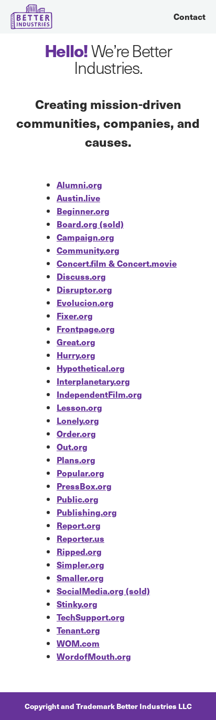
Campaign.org (85, 237)
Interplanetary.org (93, 381)
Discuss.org (81, 276)
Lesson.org (79, 407)
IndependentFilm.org (99, 394)
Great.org (76, 342)
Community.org (88, 250)
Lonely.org (78, 420)
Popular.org (80, 473)
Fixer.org (75, 316)
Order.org (76, 434)
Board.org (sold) (90, 224)
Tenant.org (78, 630)
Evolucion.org (85, 303)
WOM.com (78, 643)
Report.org (79, 525)
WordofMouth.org (94, 656)
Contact (190, 16)
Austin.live (78, 198)
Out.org (72, 447)
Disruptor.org (84, 289)
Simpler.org (80, 565)
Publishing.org (87, 512)
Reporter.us (80, 538)
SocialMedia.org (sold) (103, 591)
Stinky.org (77, 604)
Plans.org (76, 460)
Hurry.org (76, 355)
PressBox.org (84, 486)
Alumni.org (79, 185)
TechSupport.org (91, 617)
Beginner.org (83, 211)
